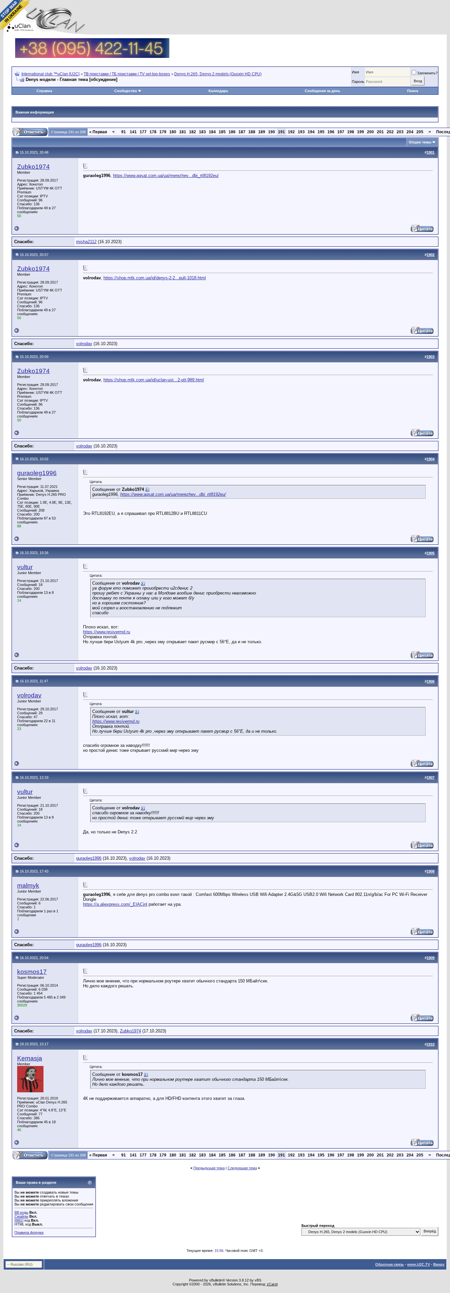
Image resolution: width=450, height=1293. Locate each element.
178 (153, 132)
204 (410, 132)
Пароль (358, 82)
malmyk (28, 885)
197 (340, 132)
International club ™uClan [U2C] (50, 74)
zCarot (272, 1284)
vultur (25, 567)
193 (301, 132)
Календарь (218, 91)
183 (202, 132)
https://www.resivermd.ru (106, 631)
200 (370, 132)
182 (192, 132)
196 (330, 132)
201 (380, 132)
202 (390, 132)
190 (271, 132)
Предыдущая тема (209, 1168)
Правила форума (28, 1232)
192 (291, 132)
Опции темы (420, 142)
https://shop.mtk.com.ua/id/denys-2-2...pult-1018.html (154, 277)
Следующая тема (242, 1168)
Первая (98, 132)
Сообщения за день (322, 91)
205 (419, 132)
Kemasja (29, 1058)
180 (172, 132)
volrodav (84, 343)
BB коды (21, 1212)
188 (251, 132)
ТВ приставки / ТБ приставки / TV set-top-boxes (127, 74)
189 (261, 132)
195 (321, 132)
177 (143, 132)
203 (400, 132)
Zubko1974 (33, 166)
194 (311, 132)
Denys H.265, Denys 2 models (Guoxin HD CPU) (218, 74)
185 (222, 132)
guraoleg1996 (37, 472)
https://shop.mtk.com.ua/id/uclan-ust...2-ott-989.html (153, 379)
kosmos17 (32, 971)
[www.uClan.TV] (92, 40)
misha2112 (86, 241)
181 (182, 132)
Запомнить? (427, 73)
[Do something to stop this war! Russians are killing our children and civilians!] (15, 15)
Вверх (438, 1264)
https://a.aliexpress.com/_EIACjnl (115, 904)
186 (232, 132)
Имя (355, 72)
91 (123, 132)
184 (212, 132)
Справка (44, 91)
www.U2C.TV (418, 1264)
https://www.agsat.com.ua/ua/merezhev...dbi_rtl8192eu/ (166, 175)
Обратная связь (389, 1264)
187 (242, 132)
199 (360, 132)
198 (350, 132)
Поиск (412, 91)
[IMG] (18, 1220)
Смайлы (21, 1216)
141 (133, 132)
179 (162, 132)
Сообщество (125, 91)
